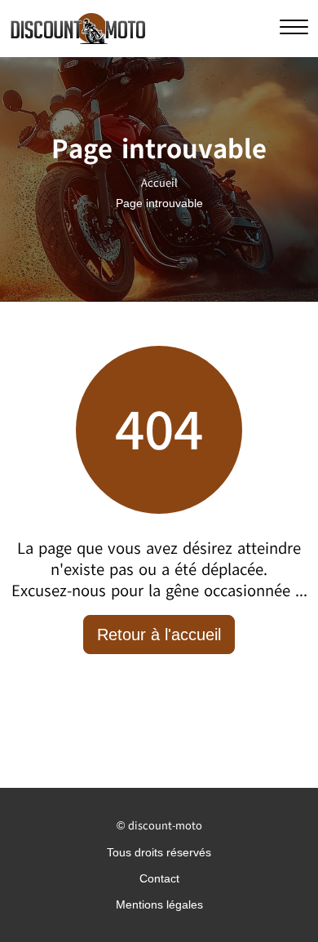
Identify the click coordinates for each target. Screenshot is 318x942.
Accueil (159, 183)
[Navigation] (294, 27)
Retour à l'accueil (159, 634)
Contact (159, 878)
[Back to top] (273, 897)
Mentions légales (159, 904)
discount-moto (165, 826)
